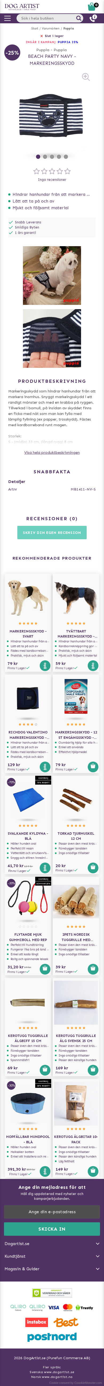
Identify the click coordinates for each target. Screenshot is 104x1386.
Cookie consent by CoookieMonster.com (75, 1382)
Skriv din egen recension (52, 532)
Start (34, 28)
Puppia (68, 28)
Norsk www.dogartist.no (52, 1377)
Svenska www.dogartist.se (52, 1372)
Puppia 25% (68, 42)
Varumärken (50, 28)
